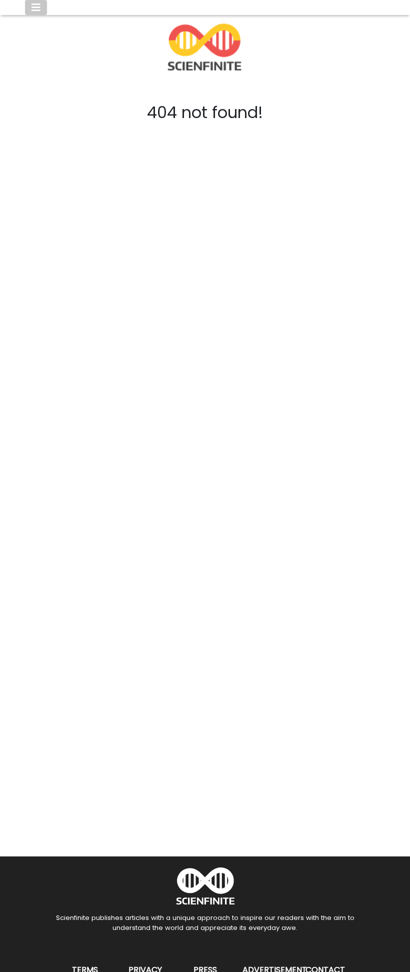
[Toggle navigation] (36, 7)
